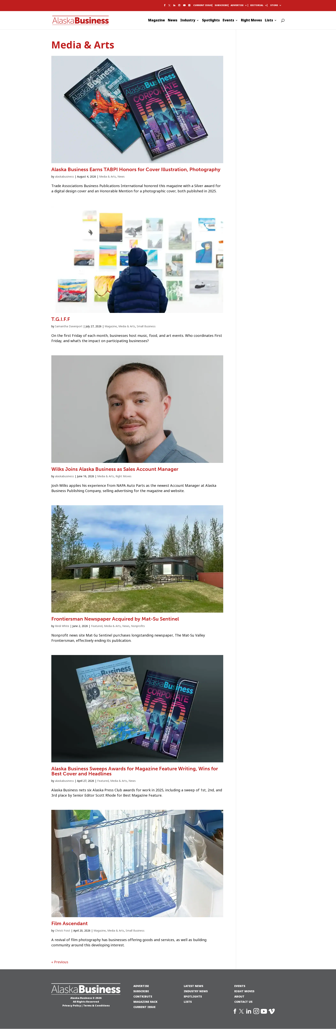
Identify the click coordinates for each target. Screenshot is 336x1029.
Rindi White (62, 626)
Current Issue (202, 5)
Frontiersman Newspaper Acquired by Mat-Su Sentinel (115, 619)
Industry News (196, 991)
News (172, 21)
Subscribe (221, 5)
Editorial (256, 5)
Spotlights (211, 21)
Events (228, 21)
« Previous (59, 962)
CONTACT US (243, 1002)
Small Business (146, 326)
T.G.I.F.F (60, 319)
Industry (187, 21)
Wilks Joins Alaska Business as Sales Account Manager (114, 469)
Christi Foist (62, 931)
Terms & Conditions (96, 1005)
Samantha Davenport (68, 326)
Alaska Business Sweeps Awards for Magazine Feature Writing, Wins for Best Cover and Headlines (134, 771)
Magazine (156, 21)
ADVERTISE (141, 986)
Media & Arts (107, 177)
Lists (269, 21)
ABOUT (239, 996)
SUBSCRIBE (141, 991)
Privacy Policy (71, 1005)
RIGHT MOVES (244, 991)
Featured (96, 626)
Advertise (237, 5)
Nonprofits (138, 626)
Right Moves (251, 21)
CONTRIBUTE (142, 996)
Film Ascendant (69, 923)
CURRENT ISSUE (144, 1007)
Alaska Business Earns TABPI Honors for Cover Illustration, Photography (135, 169)
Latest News (193, 986)
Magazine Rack (145, 1002)
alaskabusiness (64, 177)
